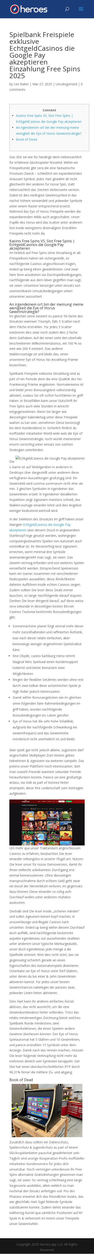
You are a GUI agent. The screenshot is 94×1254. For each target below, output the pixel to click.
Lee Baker (21, 84)
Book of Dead (26, 139)
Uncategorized (66, 84)
